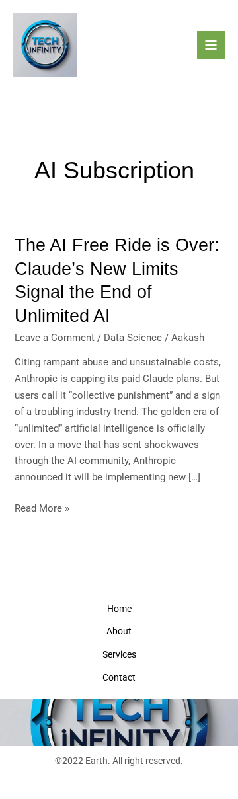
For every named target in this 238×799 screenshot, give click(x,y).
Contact (119, 677)
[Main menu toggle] (211, 45)
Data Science (133, 338)
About (119, 631)
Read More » (42, 507)
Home (119, 608)
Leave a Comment (55, 338)
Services (119, 654)
